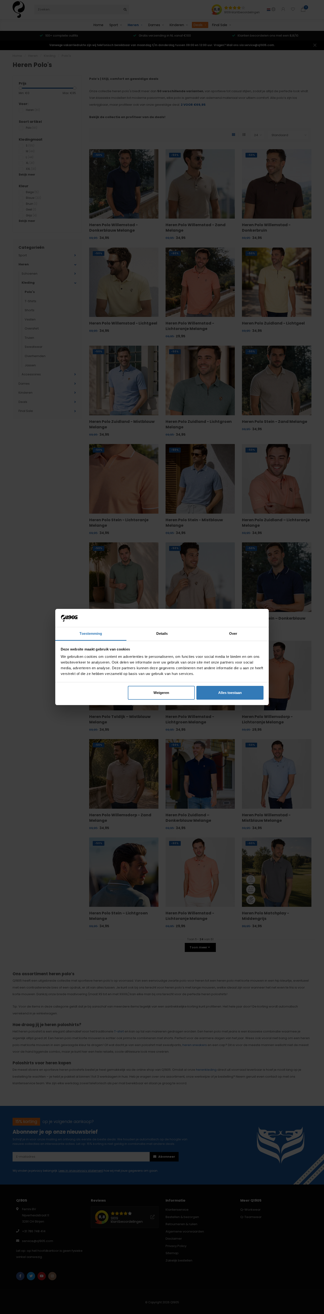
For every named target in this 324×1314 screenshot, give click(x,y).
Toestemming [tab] (90, 633)
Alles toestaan (230, 693)
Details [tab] (162, 633)
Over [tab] (233, 633)
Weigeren (161, 693)
